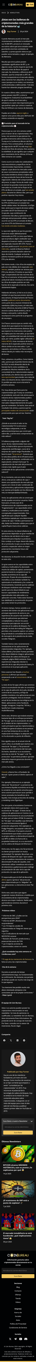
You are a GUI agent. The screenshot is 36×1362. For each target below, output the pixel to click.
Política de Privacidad (18, 1324)
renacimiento (22, 677)
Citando (5, 772)
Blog (18, 1287)
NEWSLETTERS (15, 13)
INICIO (4, 13)
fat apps (5, 680)
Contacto (18, 1291)
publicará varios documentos (19, 300)
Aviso (18, 1320)
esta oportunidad (8, 377)
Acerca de (18, 1312)
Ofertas (18, 1295)
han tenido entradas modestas (13, 226)
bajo (30, 146)
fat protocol (17, 454)
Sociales (18, 1316)
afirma (4, 880)
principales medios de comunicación (15, 410)
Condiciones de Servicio (18, 1328)
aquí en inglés (22, 113)
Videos (18, 1302)
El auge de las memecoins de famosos (17, 959)
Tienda (18, 1298)
